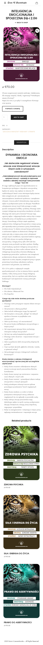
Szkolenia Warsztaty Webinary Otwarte (19, 132)
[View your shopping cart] (37, 3)
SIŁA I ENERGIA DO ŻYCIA (16, 553)
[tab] (21, 142)
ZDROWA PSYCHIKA (13, 484)
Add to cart (19, 117)
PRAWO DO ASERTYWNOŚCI (18, 622)
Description (21, 142)
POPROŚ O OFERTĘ (12, 109)
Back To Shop (22, 22)
